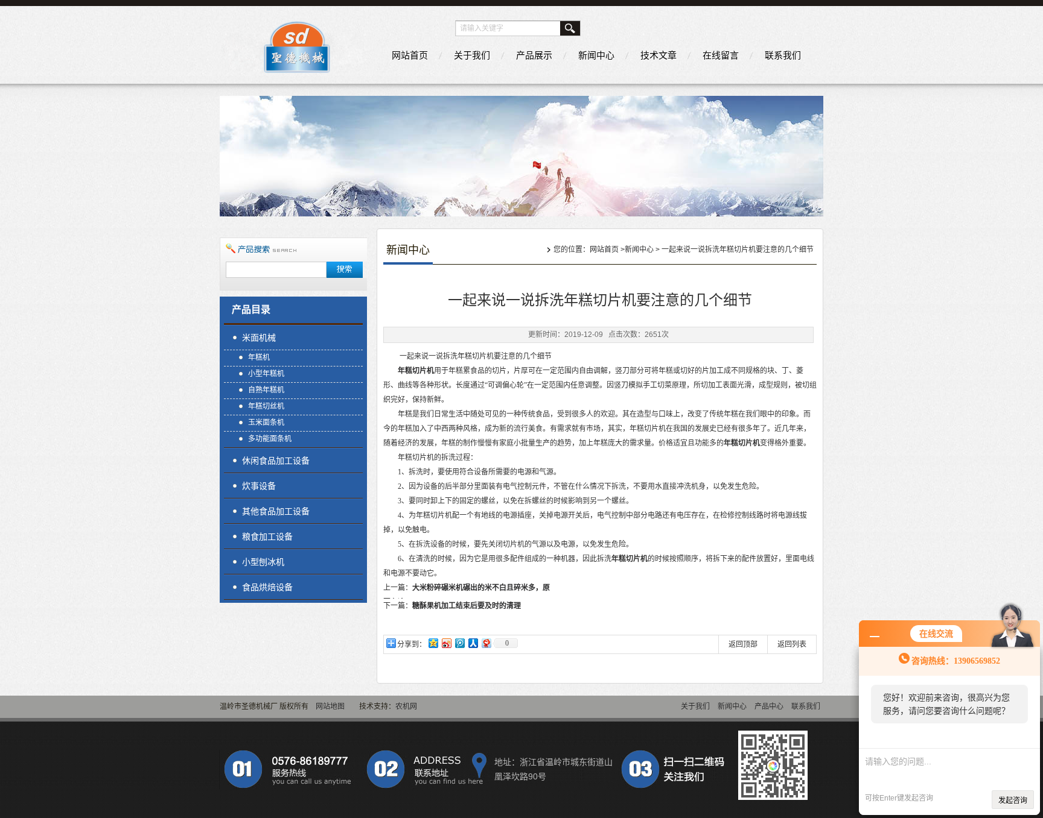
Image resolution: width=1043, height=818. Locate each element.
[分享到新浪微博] (446, 642)
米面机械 (259, 337)
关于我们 (472, 55)
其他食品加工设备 (276, 511)
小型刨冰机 (263, 562)
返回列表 (791, 644)
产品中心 (768, 706)
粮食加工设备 (267, 536)
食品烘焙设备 (267, 587)
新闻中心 (596, 55)
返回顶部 (743, 644)
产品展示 (534, 55)
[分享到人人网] (472, 642)
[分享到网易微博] (486, 642)
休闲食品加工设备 (276, 460)
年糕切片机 (416, 371)
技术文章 (658, 55)
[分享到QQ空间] (432, 642)
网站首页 (410, 55)
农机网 (406, 706)
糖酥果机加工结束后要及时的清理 (466, 606)
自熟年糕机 (266, 390)
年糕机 (259, 357)
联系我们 (783, 55)
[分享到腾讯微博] (459, 642)
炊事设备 (259, 486)
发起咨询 (1012, 800)
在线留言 (721, 55)
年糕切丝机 (266, 406)
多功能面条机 (270, 439)
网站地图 (330, 706)
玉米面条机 (266, 422)
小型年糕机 (266, 374)
